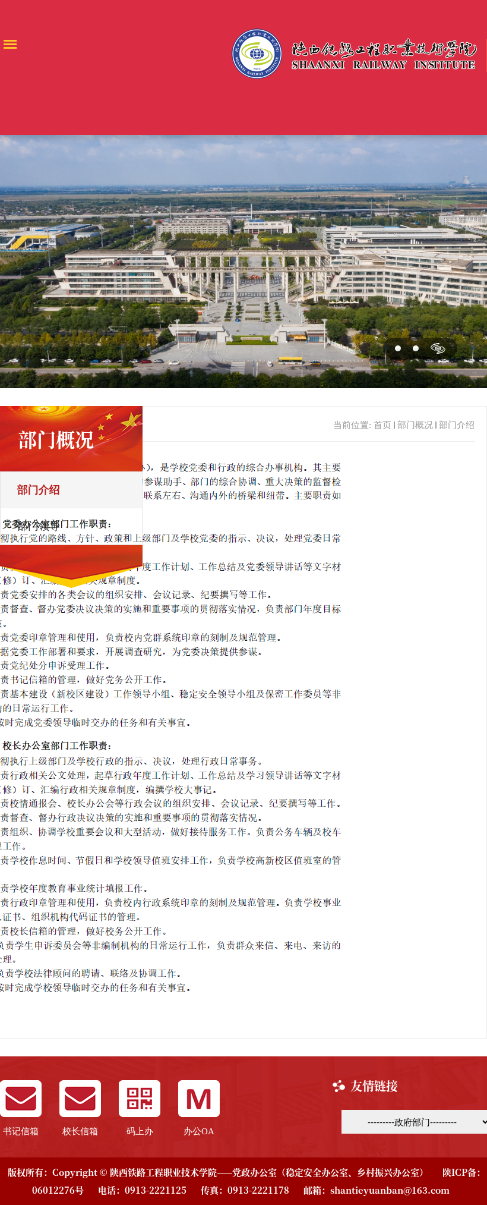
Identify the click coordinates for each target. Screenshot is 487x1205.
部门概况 (415, 425)
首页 (382, 425)
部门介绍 (457, 425)
